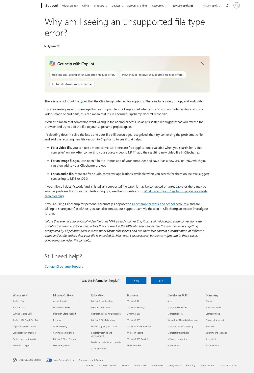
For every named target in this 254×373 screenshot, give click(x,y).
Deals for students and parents (106, 342)
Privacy (125, 365)
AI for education (99, 348)
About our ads (207, 365)
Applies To (53, 46)
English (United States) (30, 359)
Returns (57, 320)
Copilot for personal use (24, 332)
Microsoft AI (133, 301)
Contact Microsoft (108, 365)
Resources (158, 5)
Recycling (190, 365)
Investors (210, 326)
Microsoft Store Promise (64, 339)
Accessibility (211, 339)
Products (99, 5)
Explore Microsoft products (25, 339)
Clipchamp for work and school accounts (160, 204)
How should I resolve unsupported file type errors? (153, 74)
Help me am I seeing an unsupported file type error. (83, 74)
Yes (136, 281)
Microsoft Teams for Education (106, 313)
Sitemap (90, 365)
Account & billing (137, 5)
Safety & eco (174, 365)
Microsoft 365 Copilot (137, 339)
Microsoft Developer (177, 307)
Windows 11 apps (21, 345)
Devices (116, 5)
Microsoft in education (102, 301)
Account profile (60, 301)
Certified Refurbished (63, 332)
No (161, 281)
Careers (209, 301)
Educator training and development (101, 334)
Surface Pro (18, 301)
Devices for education (101, 307)
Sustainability (212, 345)
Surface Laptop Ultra (23, 313)
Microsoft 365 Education (103, 320)
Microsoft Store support (64, 313)
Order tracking (60, 326)
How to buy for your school (104, 326)
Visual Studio (173, 345)
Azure (170, 301)
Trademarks (157, 365)
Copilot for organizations (25, 326)
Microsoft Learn (175, 313)
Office (85, 5)
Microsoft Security (135, 307)
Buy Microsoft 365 (183, 5)
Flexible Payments (61, 345)
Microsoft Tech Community (180, 326)
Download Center (61, 307)
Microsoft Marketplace (178, 332)
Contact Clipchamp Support (64, 266)
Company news (213, 313)
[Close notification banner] (202, 63)
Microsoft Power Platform (139, 326)
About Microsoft (213, 307)
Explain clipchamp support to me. (72, 84)
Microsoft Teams (135, 332)
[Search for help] (227, 5)
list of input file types (73, 101)
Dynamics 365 (133, 313)
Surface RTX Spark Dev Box (25, 320)
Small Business (134, 345)
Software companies (177, 339)
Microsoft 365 (70, 5)
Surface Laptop (20, 307)
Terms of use (140, 365)
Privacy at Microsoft (215, 320)
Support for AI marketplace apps (182, 320)
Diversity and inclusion (216, 332)
